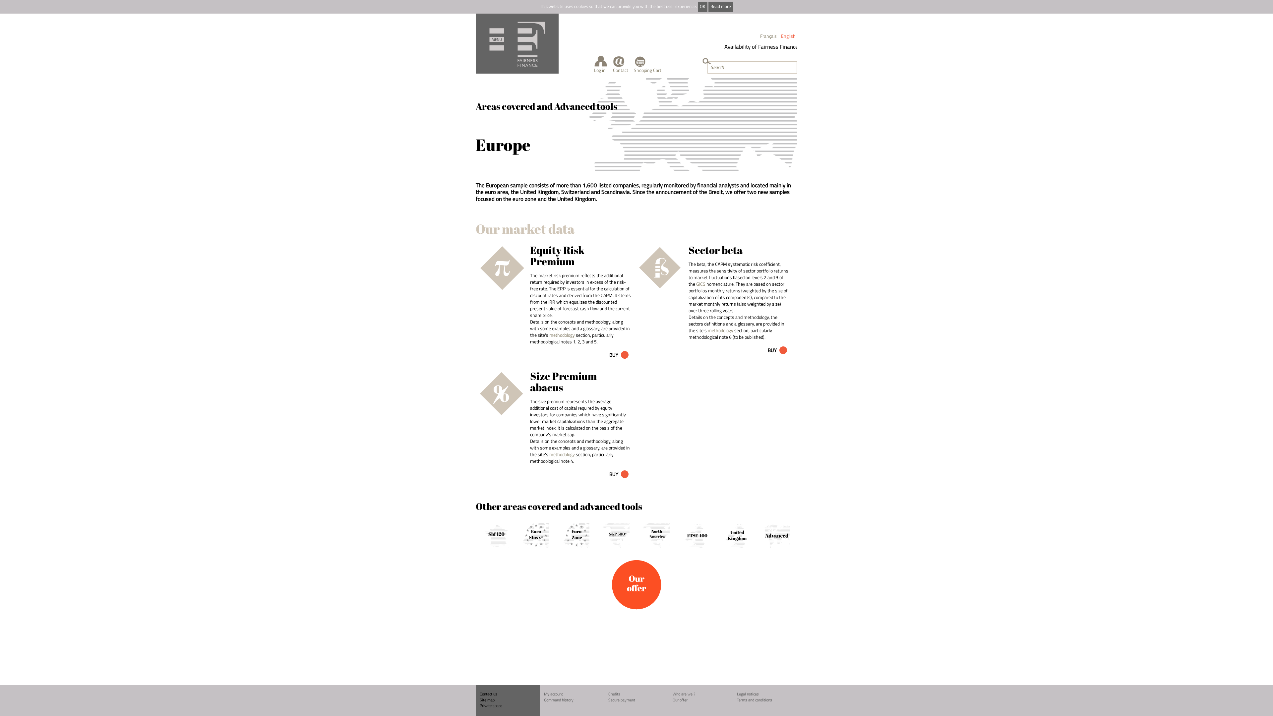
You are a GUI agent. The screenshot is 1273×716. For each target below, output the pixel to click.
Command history (559, 700)
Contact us (488, 694)
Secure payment (621, 700)
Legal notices (748, 694)
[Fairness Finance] (517, 44)
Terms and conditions (754, 700)
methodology (562, 334)
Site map (487, 700)
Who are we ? (684, 694)
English (788, 35)
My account (553, 694)
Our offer (680, 700)
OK (702, 6)
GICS (700, 283)
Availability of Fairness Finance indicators (764, 46)
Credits (614, 694)
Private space (491, 705)
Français (768, 35)
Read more (720, 6)
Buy (613, 355)
